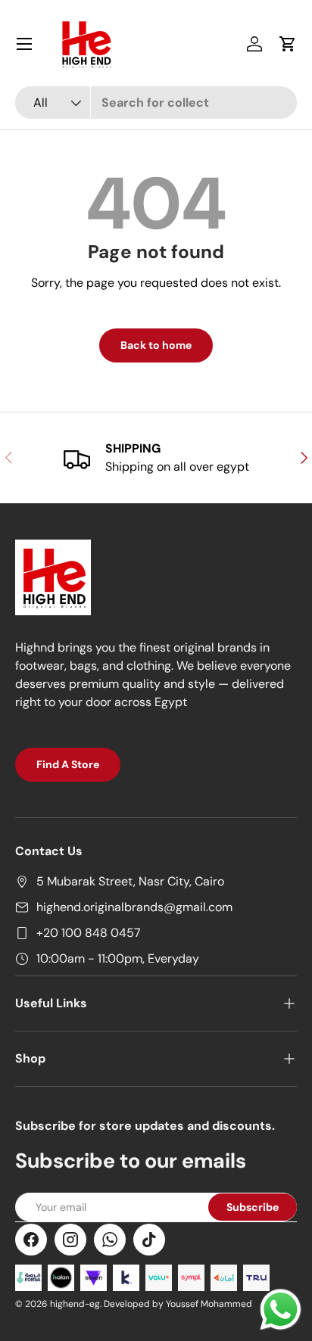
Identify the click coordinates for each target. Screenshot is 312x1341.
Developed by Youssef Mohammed (178, 1304)
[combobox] (156, 102)
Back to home (156, 345)
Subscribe (252, 1207)
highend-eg (75, 1304)
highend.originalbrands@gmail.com (134, 907)
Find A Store (67, 764)
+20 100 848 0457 (88, 933)
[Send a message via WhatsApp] (280, 1309)
